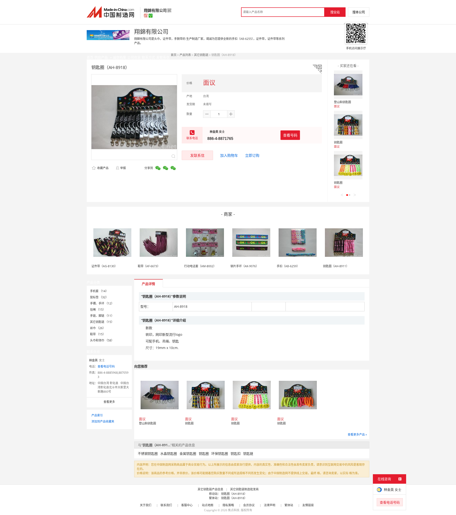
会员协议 (249, 505)
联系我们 (166, 505)
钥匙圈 (338, 142)
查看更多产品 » (357, 434)
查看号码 (290, 135)
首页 (173, 55)
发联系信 (197, 155)
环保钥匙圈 (219, 453)
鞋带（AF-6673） (149, 266)
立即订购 (252, 155)
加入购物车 (229, 155)
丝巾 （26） (97, 328)
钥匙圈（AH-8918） (234, 494)
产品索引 (97, 415)
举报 (123, 168)
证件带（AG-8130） (104, 266)
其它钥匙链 (201, 55)
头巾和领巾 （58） (102, 340)
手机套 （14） (99, 291)
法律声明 (269, 505)
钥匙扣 (236, 453)
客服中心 (187, 505)
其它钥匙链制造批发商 (244, 489)
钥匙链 (248, 453)
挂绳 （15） (97, 310)
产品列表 (185, 55)
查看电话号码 (106, 366)
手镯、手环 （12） (102, 303)
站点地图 (207, 505)
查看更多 (109, 402)
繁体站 (289, 505)
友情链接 (308, 505)
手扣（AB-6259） (288, 266)
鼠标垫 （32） (99, 297)
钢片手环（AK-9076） (244, 266)
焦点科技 (233, 510)
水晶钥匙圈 (168, 453)
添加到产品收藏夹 (102, 421)
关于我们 (145, 505)
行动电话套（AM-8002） (200, 266)
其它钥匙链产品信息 (210, 489)
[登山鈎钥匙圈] (348, 84)
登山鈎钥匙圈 (342, 102)
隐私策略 (228, 505)
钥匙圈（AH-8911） (336, 266)
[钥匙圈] (348, 125)
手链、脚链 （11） (102, 316)
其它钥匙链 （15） (102, 322)
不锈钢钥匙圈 (148, 453)
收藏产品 (102, 168)
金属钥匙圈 (188, 453)
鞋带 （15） (97, 334)
